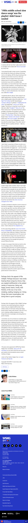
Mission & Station (6, 469)
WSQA (19, 462)
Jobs (4, 477)
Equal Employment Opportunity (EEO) (10, 489)
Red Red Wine (9, 115)
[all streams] (26, 521)
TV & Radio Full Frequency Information (10, 494)
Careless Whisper (6, 102)
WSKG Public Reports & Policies (9, 486)
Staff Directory (6, 483)
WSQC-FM (22, 462)
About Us (4, 466)
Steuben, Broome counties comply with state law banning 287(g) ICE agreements (18, 408)
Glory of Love (19, 108)
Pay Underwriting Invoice (8, 505)
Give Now (23, 2)
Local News (12, 394)
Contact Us (5, 480)
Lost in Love (16, 104)
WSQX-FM (8, 462)
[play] (2, 521)
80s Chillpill (10, 92)
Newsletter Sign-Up (7, 503)
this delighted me (17, 225)
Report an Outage (6, 500)
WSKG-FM (4, 462)
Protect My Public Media (8, 491)
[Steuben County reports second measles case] (5, 417)
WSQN (4, 464)
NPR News (5, 366)
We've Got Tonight (12, 118)
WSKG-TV (7, 464)
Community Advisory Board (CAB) (10, 475)
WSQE (16, 462)
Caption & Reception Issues (8, 497)
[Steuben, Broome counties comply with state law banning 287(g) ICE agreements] (5, 407)
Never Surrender (21, 66)
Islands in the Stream (14, 116)
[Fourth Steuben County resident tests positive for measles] (5, 397)
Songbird (12, 108)
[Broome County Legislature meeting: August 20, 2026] (5, 426)
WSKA (10, 464)
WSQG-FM (12, 462)
